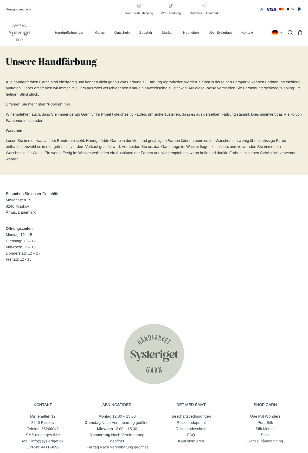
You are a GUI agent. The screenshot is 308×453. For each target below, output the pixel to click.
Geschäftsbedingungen (191, 416)
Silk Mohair (265, 429)
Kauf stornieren (191, 441)
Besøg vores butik (18, 9)
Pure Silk (265, 422)
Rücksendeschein (191, 429)
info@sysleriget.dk (47, 441)
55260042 (50, 429)
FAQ (191, 435)
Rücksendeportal (191, 422)
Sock (265, 435)
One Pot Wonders (265, 416)
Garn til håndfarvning (265, 441)
